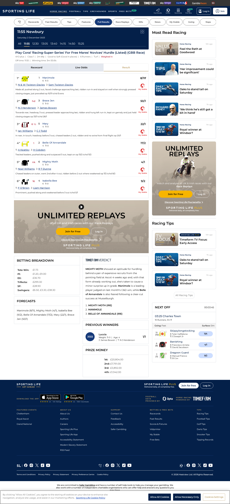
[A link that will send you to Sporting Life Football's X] (199, 466)
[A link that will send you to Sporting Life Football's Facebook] (188, 466)
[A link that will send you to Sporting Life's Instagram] (31, 466)
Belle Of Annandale (54, 142)
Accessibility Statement (72, 439)
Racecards (155, 413)
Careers (64, 424)
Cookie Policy (102, 474)
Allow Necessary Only (187, 497)
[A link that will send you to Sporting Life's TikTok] (42, 466)
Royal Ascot (23, 419)
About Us (65, 413)
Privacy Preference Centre (83, 474)
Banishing (176, 341)
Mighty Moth (50, 161)
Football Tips (203, 419)
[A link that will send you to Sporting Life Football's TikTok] (205, 466)
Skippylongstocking (182, 330)
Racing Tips (202, 413)
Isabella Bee (49, 180)
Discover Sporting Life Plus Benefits (79, 239)
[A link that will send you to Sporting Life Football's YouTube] (210, 466)
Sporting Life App (69, 434)
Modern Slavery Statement (73, 445)
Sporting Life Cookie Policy (90, 497)
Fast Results (156, 419)
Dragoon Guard (179, 352)
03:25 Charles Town (168, 316)
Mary (45, 123)
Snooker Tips (203, 434)
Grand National (24, 424)
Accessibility (117, 424)
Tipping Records (205, 439)
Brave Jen (48, 100)
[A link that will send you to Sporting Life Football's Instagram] (194, 466)
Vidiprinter (155, 429)
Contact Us (116, 413)
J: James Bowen (107, 340)
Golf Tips (201, 424)
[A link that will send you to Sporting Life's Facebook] (26, 466)
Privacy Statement (61, 474)
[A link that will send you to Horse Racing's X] (118, 466)
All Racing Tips (184, 295)
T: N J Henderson (126, 340)
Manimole (48, 77)
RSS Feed (65, 450)
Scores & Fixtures (158, 424)
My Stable (155, 434)
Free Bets (154, 439)
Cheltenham (23, 413)
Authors (64, 419)
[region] (115, 497)
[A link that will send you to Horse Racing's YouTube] (129, 466)
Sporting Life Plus (69, 429)
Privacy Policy (44, 474)
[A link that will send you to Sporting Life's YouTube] (48, 466)
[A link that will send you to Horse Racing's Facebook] (107, 466)
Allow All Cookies (159, 497)
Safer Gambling (118, 429)
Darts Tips (202, 429)
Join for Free (72, 231)
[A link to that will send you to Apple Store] (50, 398)
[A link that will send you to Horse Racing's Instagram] (113, 466)
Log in (99, 231)
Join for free (188, 385)
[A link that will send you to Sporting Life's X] (37, 466)
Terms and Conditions (26, 474)
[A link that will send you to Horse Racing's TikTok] (124, 466)
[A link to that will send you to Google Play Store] (76, 398)
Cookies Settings (214, 497)
